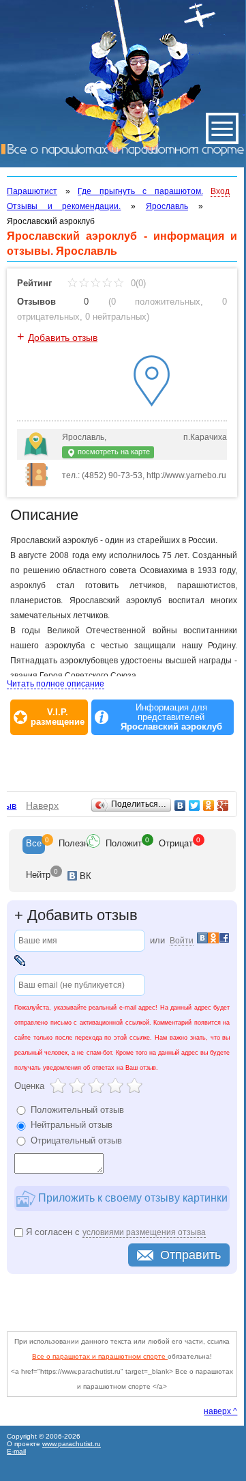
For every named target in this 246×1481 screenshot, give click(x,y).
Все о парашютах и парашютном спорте (100, 1356)
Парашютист (32, 191)
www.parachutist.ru (71, 1444)
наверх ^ (220, 1411)
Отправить (190, 1255)
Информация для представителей (171, 717)
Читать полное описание (55, 684)
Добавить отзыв (62, 337)
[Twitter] (194, 805)
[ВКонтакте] (180, 805)
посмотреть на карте (113, 451)
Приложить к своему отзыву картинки (131, 1197)
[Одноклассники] (209, 805)
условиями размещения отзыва (144, 1232)
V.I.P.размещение (57, 717)
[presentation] (33, 845)
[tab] (33, 845)
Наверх (42, 805)
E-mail (16, 1451)
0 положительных (155, 301)
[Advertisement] (126, 755)
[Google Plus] (223, 805)
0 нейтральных (116, 317)
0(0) (137, 283)
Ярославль (167, 206)
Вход (220, 191)
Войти (182, 940)
